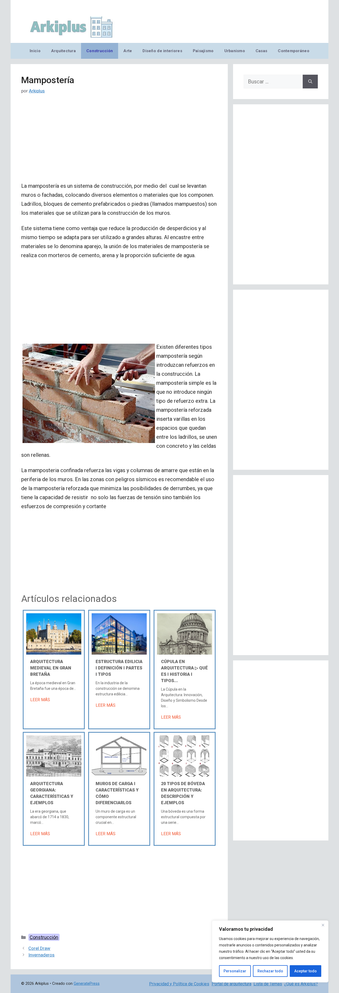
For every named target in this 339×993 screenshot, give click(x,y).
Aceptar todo (305, 971)
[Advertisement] (119, 142)
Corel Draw (39, 948)
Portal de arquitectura (231, 983)
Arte (127, 50)
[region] (270, 951)
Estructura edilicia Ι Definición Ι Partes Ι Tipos (119, 668)
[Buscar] (310, 81)
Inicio (35, 50)
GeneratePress (87, 983)
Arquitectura (63, 50)
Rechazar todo (270, 971)
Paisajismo (203, 50)
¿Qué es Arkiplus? (301, 983)
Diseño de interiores (162, 50)
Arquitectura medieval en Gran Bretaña (50, 668)
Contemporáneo (293, 50)
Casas (261, 50)
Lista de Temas (267, 983)
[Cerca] (323, 925)
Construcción (99, 50)
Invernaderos (41, 955)
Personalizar (235, 971)
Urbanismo (234, 50)
